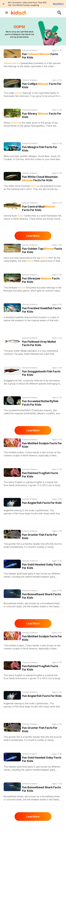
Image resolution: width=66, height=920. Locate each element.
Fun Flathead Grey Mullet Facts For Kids (39, 343)
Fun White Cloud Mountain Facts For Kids (40, 178)
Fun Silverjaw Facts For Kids (41, 280)
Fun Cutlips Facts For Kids (42, 85)
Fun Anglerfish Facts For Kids (42, 502)
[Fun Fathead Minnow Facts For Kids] (12, 53)
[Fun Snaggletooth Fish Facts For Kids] (12, 370)
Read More (58, 4)
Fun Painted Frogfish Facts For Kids (40, 474)
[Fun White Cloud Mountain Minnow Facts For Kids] (12, 175)
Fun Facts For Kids (40, 55)
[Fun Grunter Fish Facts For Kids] (12, 533)
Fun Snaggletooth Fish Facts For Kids (41, 373)
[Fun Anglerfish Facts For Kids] (12, 501)
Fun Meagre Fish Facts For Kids (39, 148)
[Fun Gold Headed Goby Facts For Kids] (12, 563)
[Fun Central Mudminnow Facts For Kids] (12, 205)
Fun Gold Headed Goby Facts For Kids (41, 566)
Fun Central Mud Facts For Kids (38, 208)
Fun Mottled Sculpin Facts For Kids (42, 445)
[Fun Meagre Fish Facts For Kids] (12, 146)
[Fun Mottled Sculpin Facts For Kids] (12, 442)
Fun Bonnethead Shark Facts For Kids (41, 596)
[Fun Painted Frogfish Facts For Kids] (12, 472)
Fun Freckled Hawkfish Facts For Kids (41, 310)
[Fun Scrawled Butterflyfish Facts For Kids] (12, 400)
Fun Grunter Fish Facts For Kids (39, 536)
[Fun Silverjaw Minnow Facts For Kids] (12, 277)
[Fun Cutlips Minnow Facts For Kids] (12, 82)
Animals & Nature (29, 50)
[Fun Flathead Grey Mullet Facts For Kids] (12, 340)
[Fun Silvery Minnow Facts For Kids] (12, 112)
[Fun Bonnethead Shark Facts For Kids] (12, 593)
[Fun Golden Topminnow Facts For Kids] (12, 247)
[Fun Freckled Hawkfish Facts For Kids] (12, 307)
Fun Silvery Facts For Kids (41, 115)
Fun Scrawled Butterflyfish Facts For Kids (40, 403)
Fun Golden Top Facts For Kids (42, 250)
